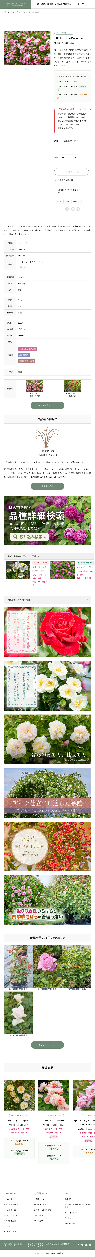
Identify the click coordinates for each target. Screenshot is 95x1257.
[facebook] (82, 1244)
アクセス (68, 1218)
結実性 (67, 201)
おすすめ (58, 201)
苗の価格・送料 (40, 1205)
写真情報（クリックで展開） (20, 600)
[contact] (86, 1245)
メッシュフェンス (11, 1232)
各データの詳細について (47, 405)
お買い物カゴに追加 (71, 172)
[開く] (90, 4)
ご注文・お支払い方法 (42, 1210)
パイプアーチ (9, 1226)
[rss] (90, 1245)
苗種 (56, 141)
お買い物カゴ (39, 1215)
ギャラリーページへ (47, 1045)
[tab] (26, 69)
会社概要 (68, 1199)
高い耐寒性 (76, 201)
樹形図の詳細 (47, 486)
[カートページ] (83, 4)
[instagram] (78, 1245)
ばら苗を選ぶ (9, 1199)
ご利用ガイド (39, 1199)
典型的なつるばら (11, 1215)
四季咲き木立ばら (11, 1221)
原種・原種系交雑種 (11, 1205)
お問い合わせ (70, 1223)
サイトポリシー (71, 1213)
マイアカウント (40, 1221)
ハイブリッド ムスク (64, 33)
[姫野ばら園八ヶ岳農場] (15, 4)
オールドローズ (10, 1210)
